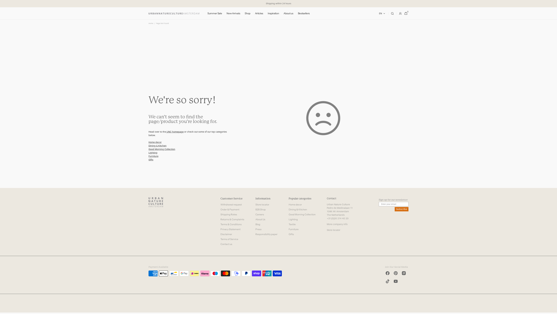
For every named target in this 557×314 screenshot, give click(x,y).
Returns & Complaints (232, 219)
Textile (292, 224)
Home (151, 23)
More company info (337, 224)
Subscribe (401, 209)
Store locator (262, 204)
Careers (259, 214)
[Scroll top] (553, 310)
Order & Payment (229, 209)
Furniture (153, 156)
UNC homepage (175, 131)
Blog (257, 224)
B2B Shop (260, 209)
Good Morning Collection (162, 149)
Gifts (151, 159)
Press (258, 229)
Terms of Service (229, 239)
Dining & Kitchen (158, 145)
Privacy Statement (230, 229)
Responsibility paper (266, 234)
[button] (392, 13)
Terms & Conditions (231, 224)
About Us (260, 219)
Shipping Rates (228, 214)
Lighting (153, 152)
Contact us (226, 244)
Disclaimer (226, 234)
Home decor (155, 142)
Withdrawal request (231, 204)
